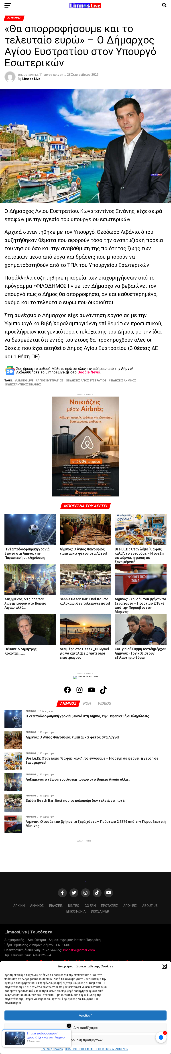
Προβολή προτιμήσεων (85, 1040)
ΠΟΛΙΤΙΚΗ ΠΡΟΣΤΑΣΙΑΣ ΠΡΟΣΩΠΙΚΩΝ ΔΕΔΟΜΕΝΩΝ (96, 1049)
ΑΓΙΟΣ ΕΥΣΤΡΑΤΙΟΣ (50, 380)
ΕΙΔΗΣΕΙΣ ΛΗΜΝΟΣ (123, 380)
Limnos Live (31, 79)
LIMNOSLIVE (25, 380)
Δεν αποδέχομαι (85, 1028)
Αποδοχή (85, 1015)
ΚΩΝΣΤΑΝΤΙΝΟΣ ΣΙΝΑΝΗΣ (23, 384)
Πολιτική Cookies (52, 1049)
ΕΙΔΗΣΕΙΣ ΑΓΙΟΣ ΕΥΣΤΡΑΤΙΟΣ (86, 380)
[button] (164, 966)
